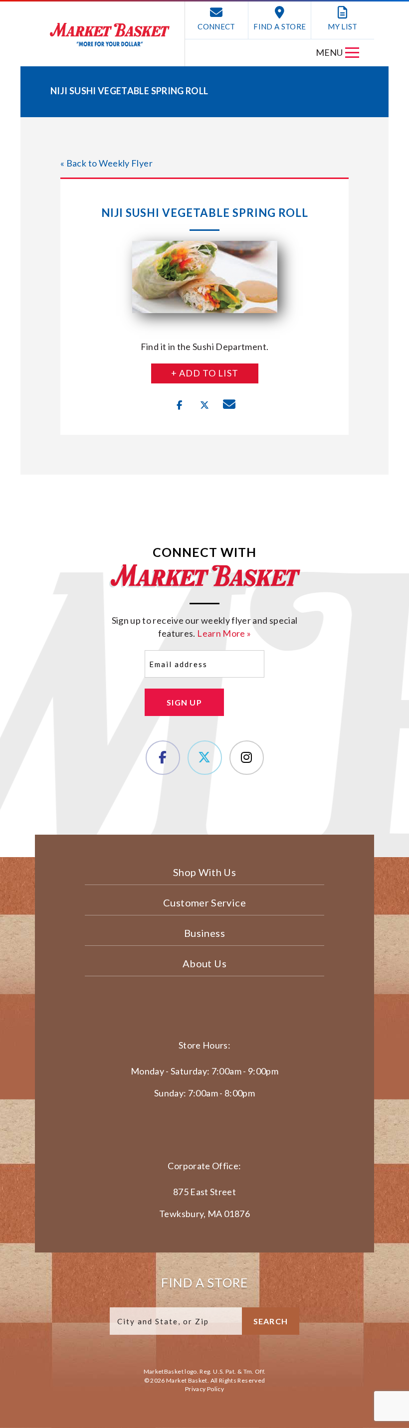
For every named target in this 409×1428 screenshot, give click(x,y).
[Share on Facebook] (179, 405)
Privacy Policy (204, 1389)
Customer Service (204, 902)
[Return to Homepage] (110, 34)
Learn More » (224, 633)
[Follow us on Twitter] (205, 757)
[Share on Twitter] (204, 405)
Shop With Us (204, 872)
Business (204, 933)
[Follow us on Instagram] (246, 757)
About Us (204, 963)
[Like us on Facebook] (163, 757)
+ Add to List (204, 372)
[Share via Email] (229, 405)
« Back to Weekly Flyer (106, 163)
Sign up (184, 702)
